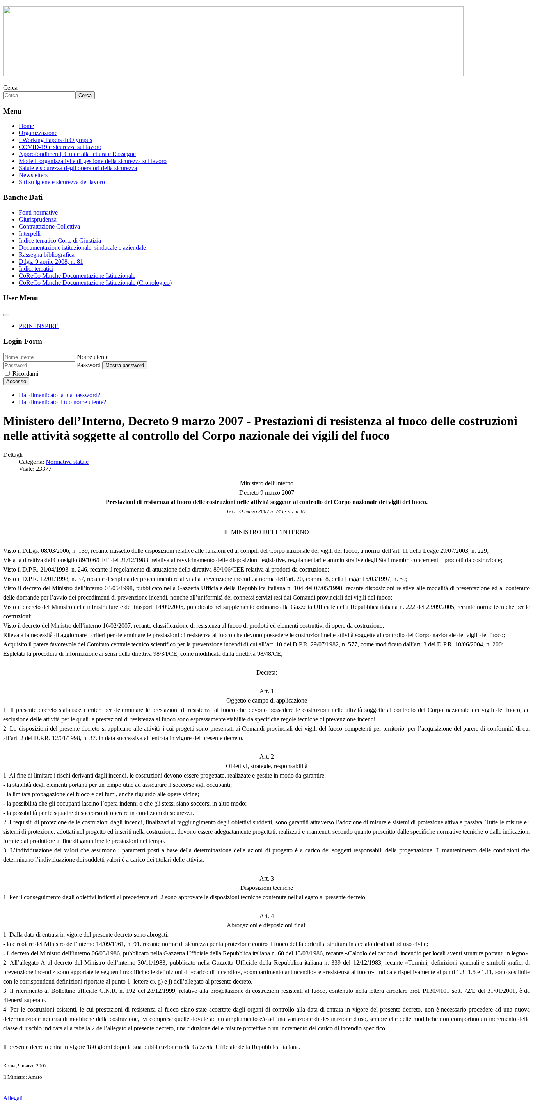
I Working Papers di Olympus (55, 140)
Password (89, 365)
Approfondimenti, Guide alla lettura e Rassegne (77, 154)
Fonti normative (38, 212)
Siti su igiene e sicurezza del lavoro (62, 182)
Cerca (10, 87)
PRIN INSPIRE (39, 326)
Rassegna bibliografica (47, 254)
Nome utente (92, 356)
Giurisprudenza (38, 219)
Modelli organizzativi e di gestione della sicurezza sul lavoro (93, 161)
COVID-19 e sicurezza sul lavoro (60, 147)
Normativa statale (67, 461)
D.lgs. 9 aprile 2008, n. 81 (51, 261)
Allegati (13, 1098)
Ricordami (25, 373)
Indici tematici (36, 268)
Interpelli (30, 233)
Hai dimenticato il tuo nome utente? (62, 402)
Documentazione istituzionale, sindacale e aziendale (82, 247)
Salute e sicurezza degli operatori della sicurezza (78, 168)
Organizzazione (38, 133)
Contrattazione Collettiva (49, 226)
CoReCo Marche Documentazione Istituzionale (77, 275)
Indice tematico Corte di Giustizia (60, 240)
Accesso (16, 381)
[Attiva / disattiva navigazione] (6, 315)
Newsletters (33, 175)
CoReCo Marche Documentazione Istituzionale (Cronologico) (95, 282)
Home (26, 125)
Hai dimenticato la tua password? (59, 395)
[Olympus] (233, 74)
